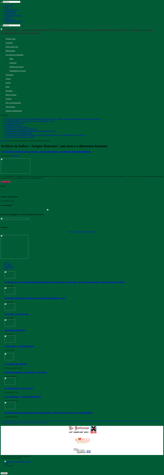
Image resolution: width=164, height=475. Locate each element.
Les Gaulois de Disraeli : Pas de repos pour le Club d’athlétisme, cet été (29, 121)
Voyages (8, 99)
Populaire (8, 264)
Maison (3, 141)
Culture (8, 79)
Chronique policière (36, 422)
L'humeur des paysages (22, 420)
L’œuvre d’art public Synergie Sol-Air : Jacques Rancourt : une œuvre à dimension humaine (46, 151)
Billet (11, 59)
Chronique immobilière (32, 420)
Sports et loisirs (11, 95)
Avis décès (3, 420)
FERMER (4, 473)
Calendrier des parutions (13, 15)
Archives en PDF (10, 13)
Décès (149, 420)
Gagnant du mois (127, 420)
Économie (9, 91)
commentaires (9, 266)
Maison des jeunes (83, 420)
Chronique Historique (74, 420)
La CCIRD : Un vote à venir (14, 123)
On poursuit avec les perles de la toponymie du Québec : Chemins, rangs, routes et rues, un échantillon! (49, 412)
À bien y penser (65, 420)
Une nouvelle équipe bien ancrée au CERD (19, 137)
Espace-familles (134, 420)
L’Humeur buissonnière (11, 420)
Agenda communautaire (14, 111)
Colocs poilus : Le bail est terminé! (17, 127)
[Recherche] (1, 2)
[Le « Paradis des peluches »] (9, 360)
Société (8, 83)
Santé (7, 87)
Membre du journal (11, 9)
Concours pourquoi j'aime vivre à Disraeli (15, 422)
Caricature (13, 63)
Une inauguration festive (13, 125)
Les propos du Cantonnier (14, 55)
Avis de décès (10, 107)
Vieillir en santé (44, 422)
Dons (6, 7)
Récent (7, 262)
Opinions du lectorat (16, 67)
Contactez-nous (10, 19)
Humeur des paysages (92, 420)
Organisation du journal (17, 71)
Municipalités (10, 51)
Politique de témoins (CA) (14, 21)
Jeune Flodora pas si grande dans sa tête (18, 133)
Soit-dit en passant (51, 420)
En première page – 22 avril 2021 (19, 388)
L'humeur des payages (102, 420)
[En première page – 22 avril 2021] (10, 384)
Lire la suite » (5, 182)
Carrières (8, 17)
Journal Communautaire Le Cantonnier (82, 232)
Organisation (9, 5)
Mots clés (8, 268)
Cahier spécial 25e (12, 47)
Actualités (9, 43)
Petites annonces (10, 11)
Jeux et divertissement (13, 103)
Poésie (121, 420)
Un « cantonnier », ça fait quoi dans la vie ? (23, 396)
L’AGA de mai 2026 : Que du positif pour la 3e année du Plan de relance (30, 131)
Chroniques (9, 75)
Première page (10, 39)
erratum (109, 420)
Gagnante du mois (116, 420)
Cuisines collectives (42, 420)
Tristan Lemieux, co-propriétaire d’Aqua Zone (21, 129)
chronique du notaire (143, 420)
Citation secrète (27, 422)
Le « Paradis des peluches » (16, 364)
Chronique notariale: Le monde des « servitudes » (26, 372)
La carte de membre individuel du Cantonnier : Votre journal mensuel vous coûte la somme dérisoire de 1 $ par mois (45, 135)
